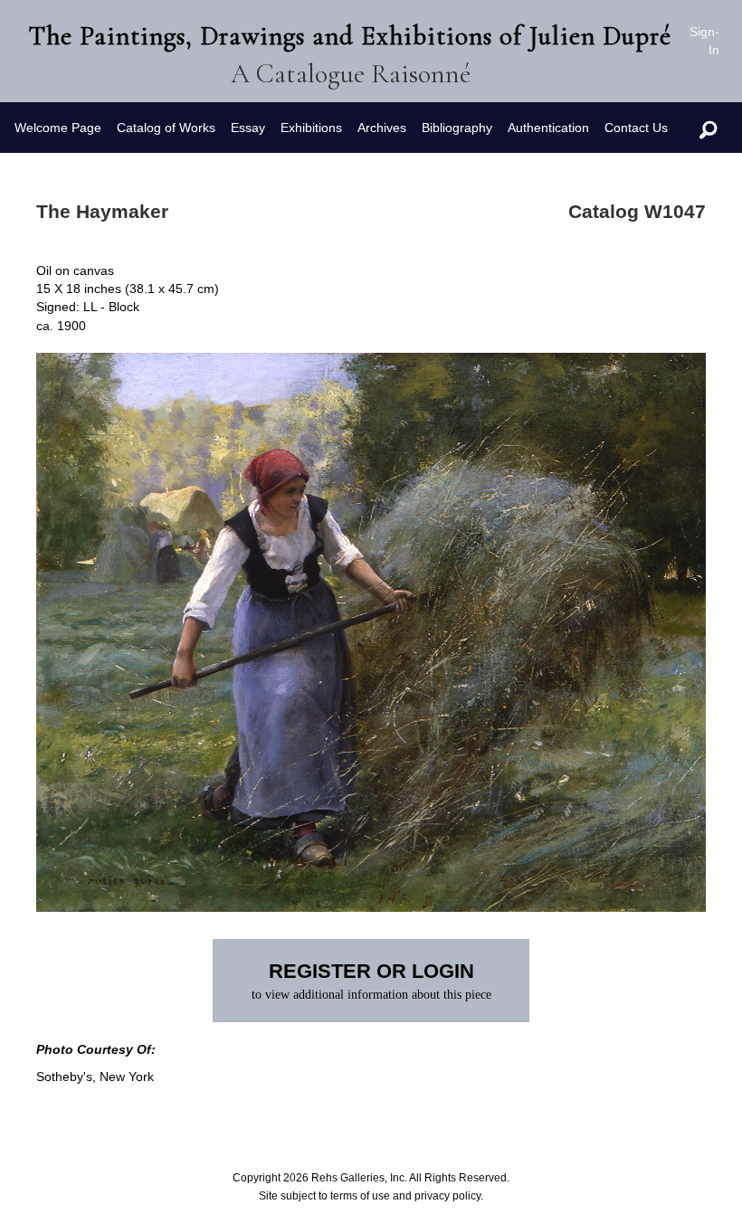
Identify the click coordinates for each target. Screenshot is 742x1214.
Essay (248, 127)
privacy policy (447, 1196)
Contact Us (636, 127)
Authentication (548, 127)
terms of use (360, 1196)
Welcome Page (57, 127)
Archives (381, 127)
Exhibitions (311, 127)
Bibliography (457, 127)
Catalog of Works (166, 127)
